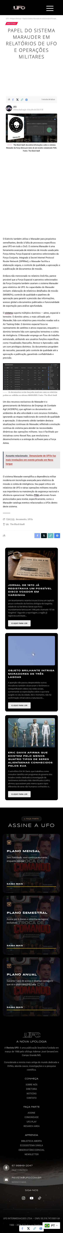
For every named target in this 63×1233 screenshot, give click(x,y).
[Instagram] (23, 1198)
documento (21, 519)
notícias (11, 23)
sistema (9, 313)
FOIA (36, 495)
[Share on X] (17, 99)
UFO (15, 106)
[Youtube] (31, 1198)
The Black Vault (17, 524)
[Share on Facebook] (13, 99)
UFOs (30, 519)
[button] (50, 8)
